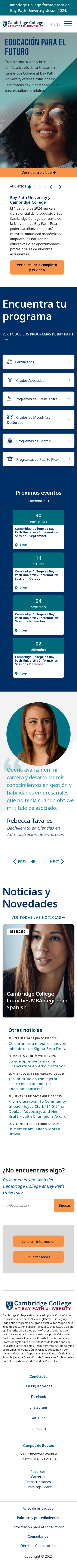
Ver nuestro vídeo (37, 172)
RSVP (23, 545)
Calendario (37, 501)
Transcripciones (38, 1481)
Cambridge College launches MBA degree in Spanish (37, 1000)
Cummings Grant (38, 1487)
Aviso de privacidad (38, 1508)
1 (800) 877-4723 (38, 1386)
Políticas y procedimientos (38, 1517)
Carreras (38, 1476)
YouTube (38, 1418)
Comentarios (38, 1536)
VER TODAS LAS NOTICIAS (37, 917)
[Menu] (68, 23)
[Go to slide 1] (33, 861)
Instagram (38, 1407)
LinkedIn (38, 1428)
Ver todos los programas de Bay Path (38, 334)
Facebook (38, 1396)
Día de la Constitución (38, 1545)
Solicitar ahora (38, 1257)
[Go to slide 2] (38, 861)
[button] (51, 187)
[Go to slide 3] (43, 861)
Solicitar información (38, 1241)
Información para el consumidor (38, 1527)
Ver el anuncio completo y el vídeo (37, 267)
